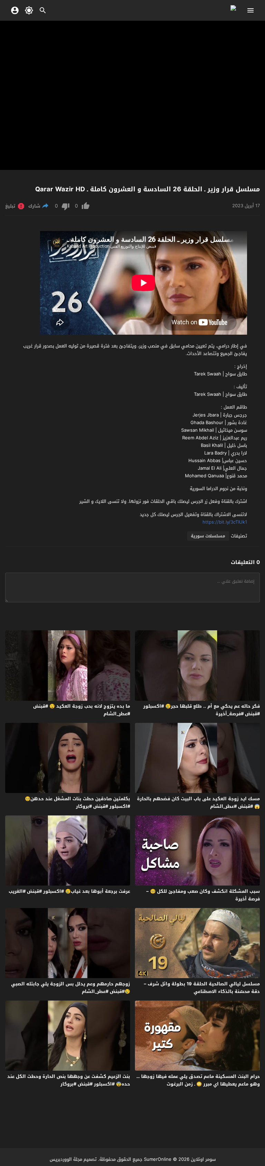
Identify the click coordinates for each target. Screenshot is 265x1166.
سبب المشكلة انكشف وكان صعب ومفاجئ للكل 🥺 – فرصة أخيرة (203, 895)
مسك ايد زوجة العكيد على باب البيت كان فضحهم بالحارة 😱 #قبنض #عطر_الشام (198, 802)
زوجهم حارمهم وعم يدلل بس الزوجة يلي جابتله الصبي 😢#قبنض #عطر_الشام (70, 987)
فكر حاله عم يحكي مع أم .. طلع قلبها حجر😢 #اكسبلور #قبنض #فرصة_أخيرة (201, 710)
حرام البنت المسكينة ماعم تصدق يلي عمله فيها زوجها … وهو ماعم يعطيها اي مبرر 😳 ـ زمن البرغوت (198, 1080)
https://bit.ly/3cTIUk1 (225, 522)
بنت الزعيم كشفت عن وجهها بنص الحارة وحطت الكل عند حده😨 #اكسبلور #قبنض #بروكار (68, 1080)
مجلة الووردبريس (66, 1159)
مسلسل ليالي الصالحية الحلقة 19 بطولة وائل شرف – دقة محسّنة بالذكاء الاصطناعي (202, 987)
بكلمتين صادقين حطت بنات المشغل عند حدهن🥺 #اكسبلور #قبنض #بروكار (77, 802)
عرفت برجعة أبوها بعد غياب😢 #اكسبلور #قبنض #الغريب (69, 891)
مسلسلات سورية (208, 536)
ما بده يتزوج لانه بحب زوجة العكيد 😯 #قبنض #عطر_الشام (81, 710)
